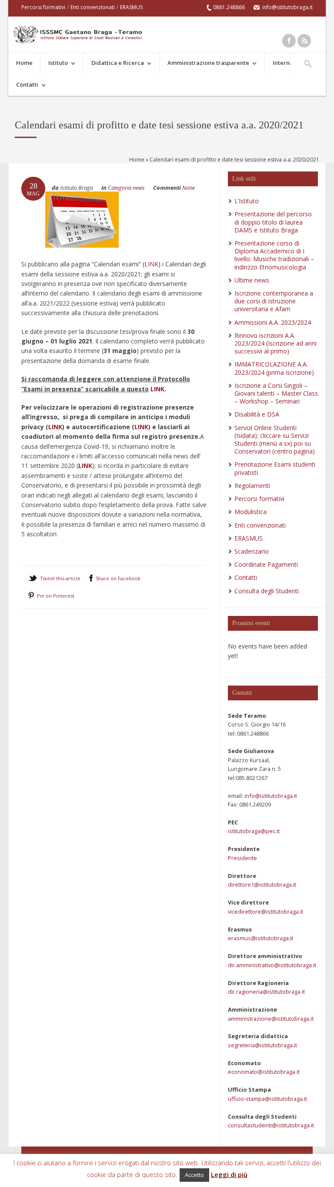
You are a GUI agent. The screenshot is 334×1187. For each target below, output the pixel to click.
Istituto (54, 64)
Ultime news (251, 280)
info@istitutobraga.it (270, 796)
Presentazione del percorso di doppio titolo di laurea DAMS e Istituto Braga (273, 222)
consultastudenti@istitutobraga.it (271, 1125)
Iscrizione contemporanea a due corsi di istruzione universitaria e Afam (273, 301)
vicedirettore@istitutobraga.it (265, 911)
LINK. (158, 389)
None (188, 188)
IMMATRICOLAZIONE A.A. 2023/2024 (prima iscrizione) (274, 368)
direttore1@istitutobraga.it (262, 884)
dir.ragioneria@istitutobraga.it (266, 991)
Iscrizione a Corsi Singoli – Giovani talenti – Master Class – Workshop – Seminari (276, 393)
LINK (151, 264)
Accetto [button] (194, 1175)
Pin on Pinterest (55, 595)
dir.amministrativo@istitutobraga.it (272, 965)
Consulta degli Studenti (266, 591)
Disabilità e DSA (256, 414)
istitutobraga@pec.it (254, 831)
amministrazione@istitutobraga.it (271, 1018)
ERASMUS (131, 7)
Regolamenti (252, 485)
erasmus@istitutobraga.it (260, 938)
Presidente (242, 858)
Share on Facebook (118, 578)
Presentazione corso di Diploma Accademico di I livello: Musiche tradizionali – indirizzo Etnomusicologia (274, 255)
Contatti (23, 86)
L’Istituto (246, 201)
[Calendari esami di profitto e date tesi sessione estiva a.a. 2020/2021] (82, 256)
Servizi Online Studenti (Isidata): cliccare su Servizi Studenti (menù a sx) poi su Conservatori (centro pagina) (274, 440)
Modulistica (250, 512)
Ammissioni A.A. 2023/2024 (272, 322)
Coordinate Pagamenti (266, 564)
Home (24, 63)
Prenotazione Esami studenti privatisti (274, 468)
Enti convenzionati (92, 7)
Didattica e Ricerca (114, 64)
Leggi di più (229, 1174)
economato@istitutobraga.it (264, 1072)
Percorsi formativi (43, 7)
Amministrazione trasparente (204, 64)
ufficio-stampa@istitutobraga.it (267, 1099)
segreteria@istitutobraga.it (262, 1045)
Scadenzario (251, 551)
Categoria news (126, 188)
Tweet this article (60, 578)
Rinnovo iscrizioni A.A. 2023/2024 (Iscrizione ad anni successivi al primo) (275, 343)
